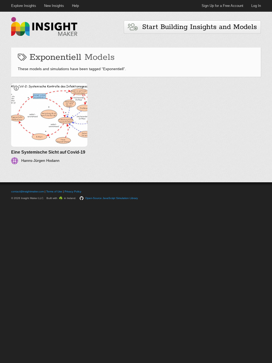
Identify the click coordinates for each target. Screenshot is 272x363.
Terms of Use (54, 191)
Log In (256, 6)
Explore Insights (23, 6)
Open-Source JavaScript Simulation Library (111, 198)
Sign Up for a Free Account (222, 6)
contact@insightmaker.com (27, 191)
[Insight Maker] (44, 35)
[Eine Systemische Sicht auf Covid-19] (49, 123)
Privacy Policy (73, 191)
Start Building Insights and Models (197, 27)
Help (75, 6)
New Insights (54, 6)
